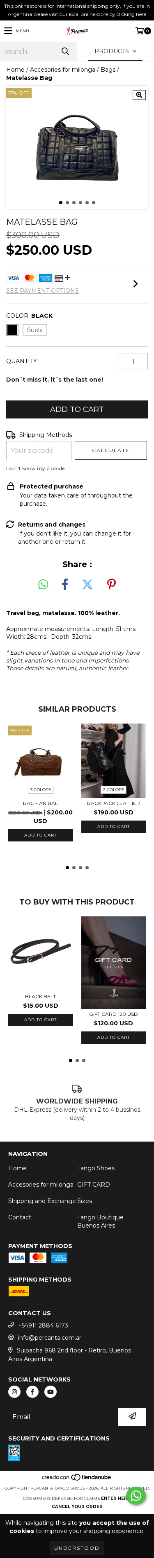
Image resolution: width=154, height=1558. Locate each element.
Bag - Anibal (40, 803)
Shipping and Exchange (42, 1201)
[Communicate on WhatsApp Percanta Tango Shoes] (136, 1496)
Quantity (21, 361)
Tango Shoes (96, 1168)
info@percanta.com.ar (49, 1337)
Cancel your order (77, 1506)
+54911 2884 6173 (43, 1325)
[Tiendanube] (77, 1480)
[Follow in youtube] (50, 1392)
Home (15, 69)
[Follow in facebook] (32, 1392)
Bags (108, 69)
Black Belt (40, 996)
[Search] (65, 51)
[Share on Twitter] (87, 585)
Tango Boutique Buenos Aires (100, 1221)
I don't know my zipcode (35, 468)
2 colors (113, 789)
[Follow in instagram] (14, 1392)
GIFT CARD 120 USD (113, 1014)
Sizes (84, 1201)
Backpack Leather (113, 803)
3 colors (40, 789)
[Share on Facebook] (65, 585)
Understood (77, 1548)
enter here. (116, 1498)
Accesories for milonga (62, 69)
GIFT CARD (93, 1184)
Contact (19, 1217)
